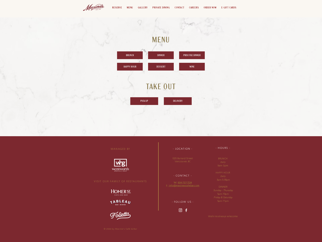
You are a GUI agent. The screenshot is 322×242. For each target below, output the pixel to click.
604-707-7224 (185, 182)
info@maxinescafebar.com (184, 185)
